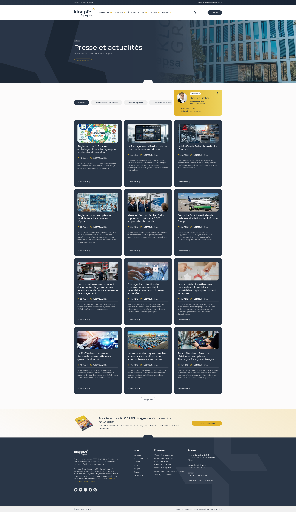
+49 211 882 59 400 (198, 467)
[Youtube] (80, 490)
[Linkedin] (217, 93)
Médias (83, 2)
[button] (148, 399)
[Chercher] (195, 12)
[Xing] (85, 490)
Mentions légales (199, 509)
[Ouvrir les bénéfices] (111, 12)
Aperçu (81, 102)
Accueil (76, 2)
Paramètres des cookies (214, 509)
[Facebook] (75, 490)
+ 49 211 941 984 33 (198, 475)
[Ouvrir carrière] (159, 12)
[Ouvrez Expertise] (124, 12)
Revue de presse (135, 102)
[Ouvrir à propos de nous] (146, 12)
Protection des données (184, 509)
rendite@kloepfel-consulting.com (201, 480)
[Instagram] (95, 490)
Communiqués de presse (106, 102)
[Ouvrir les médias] (170, 12)
